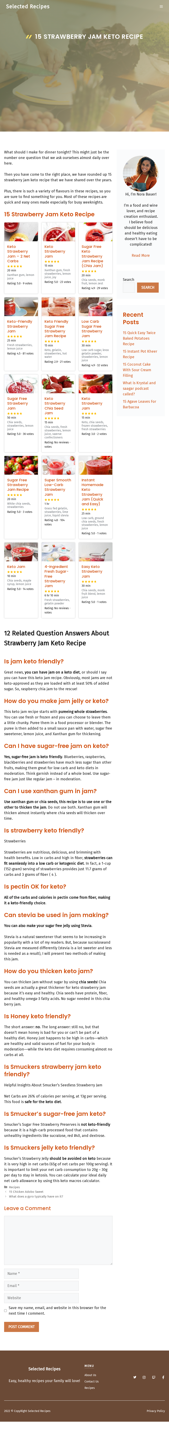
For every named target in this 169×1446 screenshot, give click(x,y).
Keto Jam (16, 566)
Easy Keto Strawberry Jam (92, 571)
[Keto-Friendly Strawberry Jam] (21, 306)
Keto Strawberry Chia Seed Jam (55, 406)
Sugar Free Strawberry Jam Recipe (18, 484)
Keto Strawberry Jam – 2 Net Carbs (18, 254)
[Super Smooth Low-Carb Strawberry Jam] (58, 465)
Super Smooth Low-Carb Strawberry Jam (58, 487)
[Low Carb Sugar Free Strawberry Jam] (95, 306)
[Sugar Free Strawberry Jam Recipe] (21, 465)
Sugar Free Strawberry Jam (17, 403)
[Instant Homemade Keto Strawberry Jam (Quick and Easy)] (95, 465)
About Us (90, 1375)
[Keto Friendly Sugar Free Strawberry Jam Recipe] (58, 306)
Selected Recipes (28, 7)
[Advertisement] (84, 73)
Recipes (14, 1187)
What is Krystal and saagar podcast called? (139, 388)
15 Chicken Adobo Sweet (26, 1192)
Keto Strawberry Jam (55, 251)
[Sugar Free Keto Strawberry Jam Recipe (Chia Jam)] (95, 232)
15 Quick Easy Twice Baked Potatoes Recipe (139, 338)
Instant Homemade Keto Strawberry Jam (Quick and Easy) (92, 492)
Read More (141, 255)
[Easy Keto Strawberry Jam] (95, 552)
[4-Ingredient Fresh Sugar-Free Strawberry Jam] (58, 552)
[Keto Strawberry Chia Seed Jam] (58, 383)
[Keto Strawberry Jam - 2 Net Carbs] (21, 232)
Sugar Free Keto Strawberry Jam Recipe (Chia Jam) (92, 256)
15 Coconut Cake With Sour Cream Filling (137, 370)
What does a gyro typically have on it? (36, 1196)
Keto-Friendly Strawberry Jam (19, 326)
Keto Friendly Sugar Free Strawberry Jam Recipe (56, 328)
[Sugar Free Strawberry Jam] (21, 383)
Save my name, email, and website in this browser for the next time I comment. (57, 1311)
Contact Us (91, 1381)
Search (128, 279)
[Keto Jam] (21, 552)
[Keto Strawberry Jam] (58, 232)
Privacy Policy (156, 1411)
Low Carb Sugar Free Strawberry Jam (92, 328)
